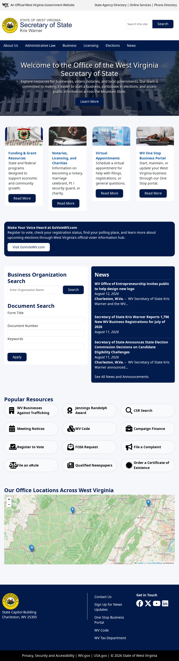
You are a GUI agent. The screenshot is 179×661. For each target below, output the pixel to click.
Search (73, 289)
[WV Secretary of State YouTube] (156, 603)
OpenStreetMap (154, 562)
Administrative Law (40, 45)
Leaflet (140, 562)
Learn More (89, 101)
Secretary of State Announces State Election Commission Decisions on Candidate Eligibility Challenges (131, 347)
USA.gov (100, 655)
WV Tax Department (110, 638)
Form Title (16, 312)
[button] (148, 503)
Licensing (91, 45)
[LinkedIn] (165, 603)
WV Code (101, 630)
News (131, 45)
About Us (10, 45)
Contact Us (103, 596)
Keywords (15, 338)
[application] (89, 529)
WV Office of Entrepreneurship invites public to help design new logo (132, 286)
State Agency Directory (111, 5)
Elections (113, 45)
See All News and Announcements (122, 376)
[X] (148, 603)
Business (69, 45)
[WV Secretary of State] (37, 25)
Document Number (23, 325)
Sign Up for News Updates (108, 607)
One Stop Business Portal (109, 620)
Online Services (140, 5)
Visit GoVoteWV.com (29, 247)
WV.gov (84, 655)
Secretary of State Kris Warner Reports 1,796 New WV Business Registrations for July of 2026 (132, 321)
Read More (22, 198)
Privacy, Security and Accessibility (48, 655)
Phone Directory (165, 5)
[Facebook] (139, 603)
